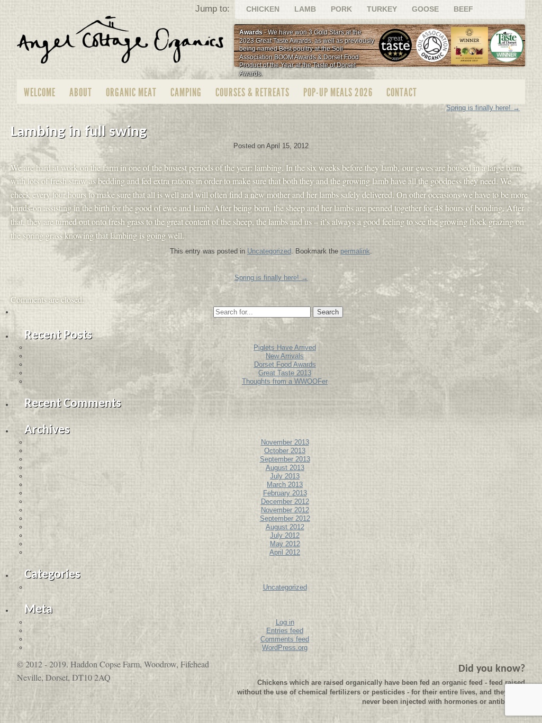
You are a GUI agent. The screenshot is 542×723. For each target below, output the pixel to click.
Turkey (382, 9)
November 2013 (285, 442)
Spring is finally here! (271, 278)
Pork (341, 9)
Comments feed (284, 639)
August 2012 (285, 527)
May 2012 (285, 544)
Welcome (40, 92)
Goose (425, 9)
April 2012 (284, 552)
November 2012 (285, 510)
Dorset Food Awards (285, 364)
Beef (463, 9)
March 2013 (285, 485)
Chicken (262, 9)
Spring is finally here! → (483, 108)
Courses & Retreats (252, 92)
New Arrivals (285, 356)
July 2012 (285, 535)
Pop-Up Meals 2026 (338, 92)
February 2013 (285, 493)
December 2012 (285, 501)
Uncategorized (269, 251)
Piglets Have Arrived (285, 347)
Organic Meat (131, 92)
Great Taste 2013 (284, 373)
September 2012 (285, 518)
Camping (186, 92)
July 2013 (285, 476)
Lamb (305, 9)
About (80, 92)
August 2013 (285, 468)
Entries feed (284, 631)
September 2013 (285, 459)
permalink (355, 251)
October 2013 (284, 451)
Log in (285, 622)
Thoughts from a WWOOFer (285, 381)
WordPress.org (285, 648)
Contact (401, 92)
